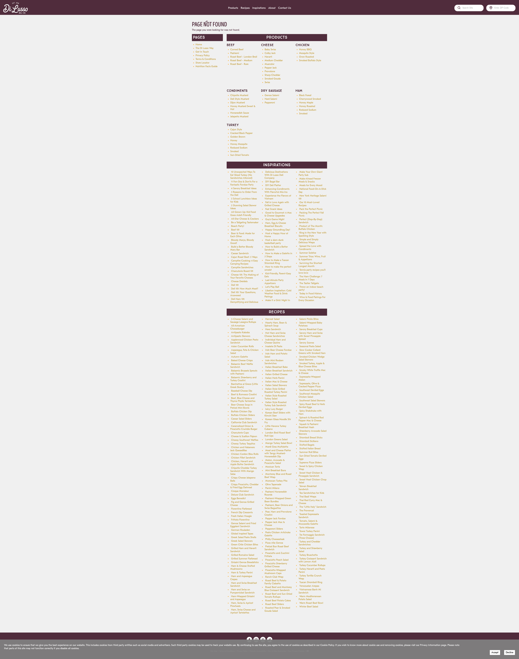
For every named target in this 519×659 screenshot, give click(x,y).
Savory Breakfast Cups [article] (310, 329)
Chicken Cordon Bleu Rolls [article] (244, 454)
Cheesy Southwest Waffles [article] (244, 440)
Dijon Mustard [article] (237, 102)
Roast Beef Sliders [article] (274, 604)
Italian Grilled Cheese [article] (276, 374)
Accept (494, 652)
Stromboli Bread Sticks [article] (310, 437)
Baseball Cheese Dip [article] (241, 390)
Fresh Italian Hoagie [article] (241, 516)
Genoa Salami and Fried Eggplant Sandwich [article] (243, 525)
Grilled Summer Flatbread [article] (244, 558)
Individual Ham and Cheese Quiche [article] (275, 341)
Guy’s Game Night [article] (274, 219)
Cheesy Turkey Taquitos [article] (243, 443)
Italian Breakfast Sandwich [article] (278, 370)
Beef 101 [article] (235, 229)
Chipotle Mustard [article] (239, 95)
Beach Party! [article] (237, 226)
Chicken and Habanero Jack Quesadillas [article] (242, 449)
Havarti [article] (268, 56)
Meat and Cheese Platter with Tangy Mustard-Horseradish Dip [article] (278, 453)
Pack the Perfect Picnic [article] (311, 209)
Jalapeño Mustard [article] (239, 116)
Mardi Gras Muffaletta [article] (276, 446)
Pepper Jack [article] (271, 67)
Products (233, 7)
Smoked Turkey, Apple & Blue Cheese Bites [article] (312, 365)
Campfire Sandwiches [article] (242, 267)
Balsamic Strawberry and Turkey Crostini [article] (243, 379)
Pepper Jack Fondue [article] (275, 518)
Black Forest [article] (305, 95)
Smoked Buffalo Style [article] (310, 60)
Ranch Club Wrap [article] (274, 576)
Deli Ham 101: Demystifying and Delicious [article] (244, 301)
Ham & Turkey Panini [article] (242, 572)
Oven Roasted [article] (306, 56)
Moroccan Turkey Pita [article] (276, 480)
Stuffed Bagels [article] (306, 444)
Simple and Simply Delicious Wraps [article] (308, 241)
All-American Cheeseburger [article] (237, 327)
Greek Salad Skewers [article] (241, 541)
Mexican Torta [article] (272, 466)
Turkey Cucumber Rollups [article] (312, 565)
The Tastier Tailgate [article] (309, 283)
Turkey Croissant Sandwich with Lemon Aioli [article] (313, 560)
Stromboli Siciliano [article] (308, 441)
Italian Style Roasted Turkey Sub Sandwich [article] (275, 404)
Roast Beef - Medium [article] (241, 60)
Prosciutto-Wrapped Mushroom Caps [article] (275, 572)
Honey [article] (233, 140)
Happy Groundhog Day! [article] (277, 229)
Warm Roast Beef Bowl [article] (311, 603)
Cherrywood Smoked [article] (310, 99)
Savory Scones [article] (306, 342)
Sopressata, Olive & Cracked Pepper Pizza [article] (310, 385)
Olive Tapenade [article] (273, 484)
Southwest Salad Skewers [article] (312, 400)
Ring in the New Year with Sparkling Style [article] (312, 234)
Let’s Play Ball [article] (272, 287)
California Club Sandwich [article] (244, 422)
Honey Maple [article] (306, 102)
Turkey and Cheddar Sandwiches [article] (309, 543)
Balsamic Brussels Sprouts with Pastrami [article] (243, 372)
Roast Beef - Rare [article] (239, 64)
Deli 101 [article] (235, 285)
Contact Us (284, 7)
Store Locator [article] (202, 62)
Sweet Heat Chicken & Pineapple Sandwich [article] (310, 474)
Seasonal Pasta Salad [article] (310, 346)
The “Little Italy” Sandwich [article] (312, 506)
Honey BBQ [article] (305, 49)
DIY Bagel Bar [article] (272, 181)
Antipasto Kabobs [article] (240, 332)
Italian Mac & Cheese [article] (276, 381)
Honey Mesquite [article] (238, 144)
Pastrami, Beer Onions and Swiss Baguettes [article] (279, 507)
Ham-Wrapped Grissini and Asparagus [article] (242, 598)
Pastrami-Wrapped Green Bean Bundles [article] (278, 500)
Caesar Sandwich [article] (240, 253)
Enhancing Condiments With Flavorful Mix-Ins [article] (277, 190)
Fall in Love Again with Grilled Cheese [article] (277, 204)
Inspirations (259, 7)
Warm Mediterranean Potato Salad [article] (310, 598)
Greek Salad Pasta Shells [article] (243, 537)
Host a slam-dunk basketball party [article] (274, 242)
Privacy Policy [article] (203, 55)
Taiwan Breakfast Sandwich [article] (308, 488)
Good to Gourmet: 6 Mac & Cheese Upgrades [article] (278, 214)
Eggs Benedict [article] (238, 498)
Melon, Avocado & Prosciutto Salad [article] (275, 462)
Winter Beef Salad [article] (308, 606)
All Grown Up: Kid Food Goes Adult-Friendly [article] (243, 214)
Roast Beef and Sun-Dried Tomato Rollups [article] (278, 595)
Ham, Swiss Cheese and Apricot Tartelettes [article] (242, 611)
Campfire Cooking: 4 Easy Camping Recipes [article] (244, 262)
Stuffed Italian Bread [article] (309, 448)
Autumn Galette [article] (239, 356)
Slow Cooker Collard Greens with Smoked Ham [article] (312, 352)
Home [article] (199, 44)
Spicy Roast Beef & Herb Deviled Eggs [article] (312, 406)
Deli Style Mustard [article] (239, 99)
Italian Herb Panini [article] (274, 378)
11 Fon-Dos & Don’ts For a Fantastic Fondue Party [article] (243, 183)
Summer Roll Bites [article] (308, 452)
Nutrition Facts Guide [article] (206, 66)
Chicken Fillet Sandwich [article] (243, 457)
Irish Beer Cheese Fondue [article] (278, 350)
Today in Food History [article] (310, 293)
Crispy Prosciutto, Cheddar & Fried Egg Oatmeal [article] (244, 486)
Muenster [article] (269, 64)
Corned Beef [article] (236, 49)
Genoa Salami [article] (272, 95)
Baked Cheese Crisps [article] (242, 360)
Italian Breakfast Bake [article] (276, 367)
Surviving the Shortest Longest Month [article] (310, 265)
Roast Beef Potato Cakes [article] (278, 600)
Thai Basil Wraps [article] (307, 496)
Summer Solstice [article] (307, 252)
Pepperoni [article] (270, 102)
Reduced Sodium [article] (307, 110)
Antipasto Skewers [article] (240, 336)
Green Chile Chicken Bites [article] (244, 544)
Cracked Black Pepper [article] (241, 133)
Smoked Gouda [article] (273, 78)
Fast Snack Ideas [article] (273, 209)
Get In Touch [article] (202, 51)
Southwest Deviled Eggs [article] (311, 390)
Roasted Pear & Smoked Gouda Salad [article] (277, 609)
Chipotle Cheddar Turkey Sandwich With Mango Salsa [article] (243, 471)
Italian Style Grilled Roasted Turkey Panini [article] (276, 390)
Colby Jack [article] (270, 53)
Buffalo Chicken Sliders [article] (243, 415)
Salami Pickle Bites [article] (308, 319)
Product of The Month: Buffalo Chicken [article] (311, 228)
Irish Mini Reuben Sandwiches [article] (274, 362)
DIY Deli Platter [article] (273, 185)
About (271, 7)
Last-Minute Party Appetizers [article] (274, 282)
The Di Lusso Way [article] (205, 48)
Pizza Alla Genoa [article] (274, 542)
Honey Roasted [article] (307, 106)
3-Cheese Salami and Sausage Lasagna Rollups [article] (243, 321)
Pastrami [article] (234, 53)
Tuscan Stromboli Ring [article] (310, 582)
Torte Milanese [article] (306, 527)
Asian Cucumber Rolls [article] (242, 346)
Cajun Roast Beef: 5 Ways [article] (244, 257)
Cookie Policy (327, 645)
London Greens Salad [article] (276, 439)
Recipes (245, 7)
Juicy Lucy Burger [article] (274, 409)
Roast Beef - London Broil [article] (243, 56)
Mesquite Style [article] (306, 53)
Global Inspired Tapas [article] (242, 533)
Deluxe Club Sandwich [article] (242, 494)
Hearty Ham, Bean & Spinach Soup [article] (276, 324)
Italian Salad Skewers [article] (276, 385)
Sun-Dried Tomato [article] (239, 155)
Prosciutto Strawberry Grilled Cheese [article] (276, 565)
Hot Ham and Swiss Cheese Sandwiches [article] (275, 335)
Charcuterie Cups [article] (240, 432)
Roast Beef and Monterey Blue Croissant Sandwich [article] (278, 589)
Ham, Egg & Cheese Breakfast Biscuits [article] (275, 225)
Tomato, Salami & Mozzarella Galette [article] (308, 522)
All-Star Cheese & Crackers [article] (245, 218)
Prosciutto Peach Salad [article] (276, 559)
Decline (509, 652)
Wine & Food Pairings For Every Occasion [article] (312, 299)
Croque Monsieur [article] (240, 491)
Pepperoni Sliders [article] (274, 528)
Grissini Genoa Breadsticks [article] (245, 562)
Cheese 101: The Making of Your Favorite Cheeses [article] (244, 276)
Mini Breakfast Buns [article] (275, 470)
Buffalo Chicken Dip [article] (241, 411)
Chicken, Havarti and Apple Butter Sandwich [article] (242, 463)
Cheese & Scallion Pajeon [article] (244, 436)
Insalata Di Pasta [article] (273, 346)
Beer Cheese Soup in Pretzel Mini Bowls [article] (241, 406)
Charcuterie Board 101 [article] (242, 271)
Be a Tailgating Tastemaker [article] (244, 222)
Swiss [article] (267, 82)
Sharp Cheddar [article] (272, 75)
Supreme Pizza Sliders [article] (310, 462)
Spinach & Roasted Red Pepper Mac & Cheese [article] (311, 419)
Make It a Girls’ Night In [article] (277, 300)
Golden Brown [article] (237, 136)
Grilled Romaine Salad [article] (242, 555)
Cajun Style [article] (236, 129)
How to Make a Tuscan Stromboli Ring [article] (277, 262)
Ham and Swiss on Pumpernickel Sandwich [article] (242, 591)
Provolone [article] (270, 71)
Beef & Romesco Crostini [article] (244, 394)
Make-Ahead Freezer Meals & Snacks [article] (310, 180)
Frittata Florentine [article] (240, 519)
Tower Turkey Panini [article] (309, 531)
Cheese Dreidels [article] (239, 281)
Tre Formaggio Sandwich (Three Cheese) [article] (312, 536)
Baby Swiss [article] (270, 49)
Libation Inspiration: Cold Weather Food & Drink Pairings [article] (278, 293)
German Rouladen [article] (240, 530)
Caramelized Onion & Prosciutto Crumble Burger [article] (243, 428)
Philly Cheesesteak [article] (275, 539)
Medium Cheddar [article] (274, 60)
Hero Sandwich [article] (273, 329)
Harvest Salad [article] (272, 319)
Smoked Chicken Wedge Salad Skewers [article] (312, 358)
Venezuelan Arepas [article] (309, 586)
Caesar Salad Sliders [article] (241, 418)
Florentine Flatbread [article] (241, 508)
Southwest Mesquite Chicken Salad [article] (309, 395)
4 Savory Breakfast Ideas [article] (243, 188)
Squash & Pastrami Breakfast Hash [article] (308, 426)
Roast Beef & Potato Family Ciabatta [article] (275, 582)
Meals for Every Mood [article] (310, 185)
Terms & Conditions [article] (206, 59)
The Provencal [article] (306, 510)
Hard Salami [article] (271, 99)
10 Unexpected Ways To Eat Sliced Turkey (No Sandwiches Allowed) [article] (242, 175)
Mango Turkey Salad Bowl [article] (278, 443)
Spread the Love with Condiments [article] (310, 248)
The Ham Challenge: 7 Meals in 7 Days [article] (310, 278)
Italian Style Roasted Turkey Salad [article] (275, 397)
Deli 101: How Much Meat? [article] (244, 288)
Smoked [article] (303, 113)
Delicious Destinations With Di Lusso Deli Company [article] (276, 175)
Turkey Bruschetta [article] (308, 555)
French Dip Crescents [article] (242, 512)
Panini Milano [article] (272, 488)
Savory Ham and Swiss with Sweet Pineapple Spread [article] (310, 336)
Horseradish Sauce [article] (239, 112)
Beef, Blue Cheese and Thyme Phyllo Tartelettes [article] (242, 400)
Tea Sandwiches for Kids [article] (311, 493)
